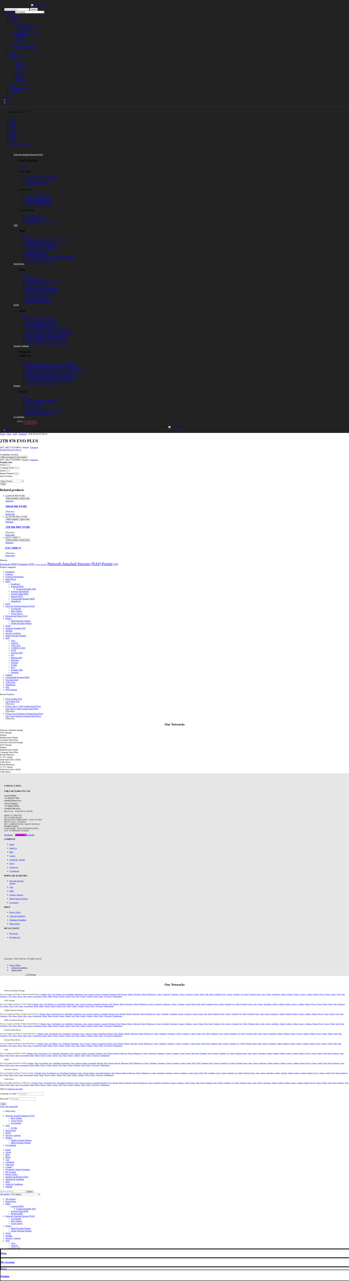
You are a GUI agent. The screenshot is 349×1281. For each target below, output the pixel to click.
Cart (7, 1160)
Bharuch (130, 994)
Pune (10, 996)
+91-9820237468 (30, 424)
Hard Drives (15, 19)
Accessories (20, 36)
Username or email (9, 1094)
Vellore (101, 996)
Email (3, 470)
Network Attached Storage (14, 991)
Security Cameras (17, 56)
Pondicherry (4, 996)
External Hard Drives (12, 1030)
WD (7, 687)
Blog (7, 1155)
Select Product (6, 476)
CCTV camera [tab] (6, 757)
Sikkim (50, 996)
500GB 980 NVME (16, 506)
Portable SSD (21, 80)
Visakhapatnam (117, 996)
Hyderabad (252, 994)
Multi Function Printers (25, 46)
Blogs (7, 1157)
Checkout (9, 1164)
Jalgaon (268, 994)
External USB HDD (40, 564)
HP (16, 71)
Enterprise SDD (25, 564)
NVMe (18, 78)
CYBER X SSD (18, 648)
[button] (174, 990)
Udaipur (83, 996)
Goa (241, 994)
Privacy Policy (11, 1174)
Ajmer (85, 994)
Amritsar (98, 994)
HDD (12, 21)
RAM (12, 51)
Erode (224, 994)
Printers (8, 1138)
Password (5, 1099)
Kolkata (296, 994)
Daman (201, 994)
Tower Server (21, 41)
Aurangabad (105, 994)
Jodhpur (283, 994)
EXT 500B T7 (13, 548)
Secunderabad (36, 996)
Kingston (19, 75)
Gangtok (229, 994)
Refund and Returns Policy (17, 1177)
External (9, 574)
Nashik (333, 994)
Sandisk (13, 53)
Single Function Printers (25, 48)
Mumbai (44, 994)
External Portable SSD (30, 26)
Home (2, 434)
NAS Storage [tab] (6, 732)
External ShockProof (14, 577)
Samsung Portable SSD (15, 628)
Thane (50, 994)
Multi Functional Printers (14, 1020)
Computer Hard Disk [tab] (9, 740)
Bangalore (113, 994)
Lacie (7, 604)
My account (10, 1172)
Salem (25, 996)
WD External (15, 93)
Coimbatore (189, 994)
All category (15, 17)
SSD (12, 58)
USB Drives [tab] (5, 762)
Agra (63, 994)
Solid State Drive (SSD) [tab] (10, 759)
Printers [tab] (3, 735)
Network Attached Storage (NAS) (24, 34)
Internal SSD (20, 73)
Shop (9, 434)
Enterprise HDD (8, 564)
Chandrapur (174, 994)
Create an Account (15, 1089)
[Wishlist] (0, 1271)
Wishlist (4, 1276)
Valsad (95, 996)
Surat (73, 996)
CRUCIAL (20, 66)
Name (3, 465)
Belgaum (124, 994)
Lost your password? (9, 1106)
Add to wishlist (12, 498)
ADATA (18, 63)
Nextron (14, 663)
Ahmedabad (70, 994)
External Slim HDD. (24, 29)
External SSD (21, 68)
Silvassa (55, 996)
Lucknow (303, 994)
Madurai (316, 994)
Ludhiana (309, 994)
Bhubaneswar (152, 994)
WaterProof (16, 601)
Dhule (211, 994)
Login (3, 1104)
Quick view (24, 498)
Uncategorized (16, 90)
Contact (8, 1167)
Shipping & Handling (14, 1179)
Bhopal (144, 994)
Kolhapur (290, 994)
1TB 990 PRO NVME (17, 527)
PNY (13, 667)
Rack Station (20, 39)
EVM (13, 650)
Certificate (9, 1162)
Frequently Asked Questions (17, 1169)
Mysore (321, 994)
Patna (343, 994)
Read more (10, 514)
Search (34, 9)
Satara (30, 996)
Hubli (246, 994)
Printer (12, 44)
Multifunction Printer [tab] (9, 737)
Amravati (91, 994)
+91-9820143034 (30, 421)
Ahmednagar (78, 994)
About (8, 1152)
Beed (119, 994)
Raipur (15, 996)
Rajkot (20, 996)
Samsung (19, 83)
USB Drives (9, 1079)
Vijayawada (108, 996)
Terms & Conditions (14, 1184)
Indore (258, 994)
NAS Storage (9, 1000)
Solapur (61, 996)
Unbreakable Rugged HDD (21, 88)
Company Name (7, 468)
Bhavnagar (137, 994)
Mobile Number (7, 473)
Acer (17, 61)
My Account (7, 1262)
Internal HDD (21, 31)
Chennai (182, 994)
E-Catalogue (10, 1145)
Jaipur (263, 994)
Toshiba (13, 85)
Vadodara (89, 996)
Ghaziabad (236, 994)
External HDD (21, 24)
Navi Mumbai (56, 994)
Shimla (44, 996)
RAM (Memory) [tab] (7, 755)
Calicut (159, 994)
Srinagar (67, 996)
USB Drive (10, 682)
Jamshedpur (276, 994)
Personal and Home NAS (16, 616)
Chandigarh (166, 994)
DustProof (9, 572)
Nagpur (327, 994)
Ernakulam (217, 994)
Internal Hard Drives (12, 1040)
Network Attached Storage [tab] (11, 730)
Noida (338, 994)
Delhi (206, 994)
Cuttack (196, 994)
